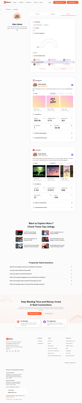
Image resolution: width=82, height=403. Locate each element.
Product (14, 2)
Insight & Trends (69, 345)
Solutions (21, 2)
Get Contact (63, 68)
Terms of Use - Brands (52, 348)
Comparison (68, 350)
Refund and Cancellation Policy (54, 355)
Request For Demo (33, 313)
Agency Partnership (70, 355)
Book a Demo (72, 2)
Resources (28, 2)
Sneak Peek (48, 313)
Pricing (40, 2)
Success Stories (69, 343)
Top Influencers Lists (70, 340)
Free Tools (68, 353)
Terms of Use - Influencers (53, 350)
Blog (67, 348)
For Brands (40, 340)
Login (50, 2)
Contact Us (50, 340)
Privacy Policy (51, 353)
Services (36, 2)
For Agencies (40, 343)
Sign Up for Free (59, 2)
